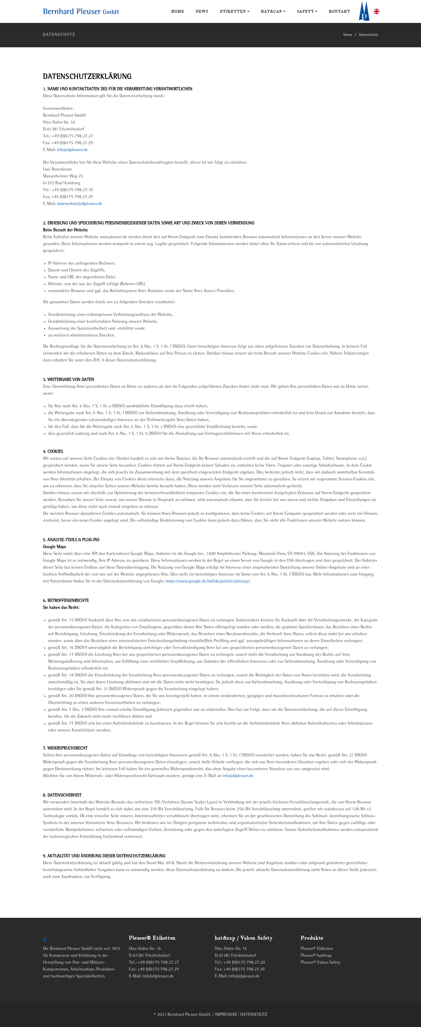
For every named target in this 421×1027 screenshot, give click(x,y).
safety (306, 11)
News (202, 11)
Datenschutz (368, 35)
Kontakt (339, 11)
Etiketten (233, 11)
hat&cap (272, 11)
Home (177, 11)
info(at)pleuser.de (72, 150)
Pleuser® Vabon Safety (321, 963)
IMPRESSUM (226, 1015)
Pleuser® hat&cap (316, 956)
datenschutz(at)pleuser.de (79, 204)
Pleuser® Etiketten (317, 949)
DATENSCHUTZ (253, 1015)
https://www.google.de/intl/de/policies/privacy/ (208, 581)
